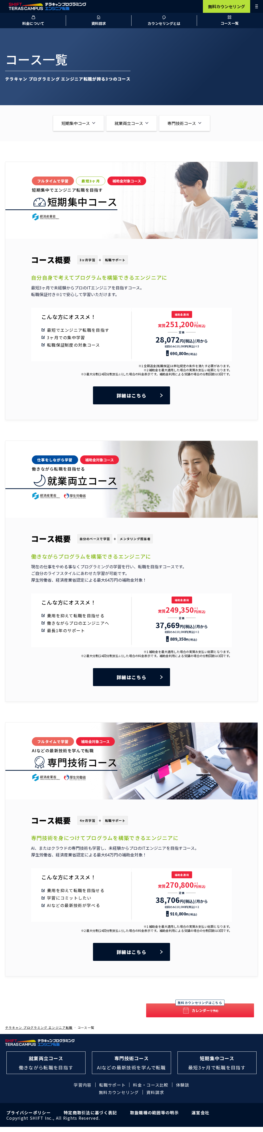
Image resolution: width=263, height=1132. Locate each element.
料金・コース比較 (150, 1085)
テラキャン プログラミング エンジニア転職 (39, 1027)
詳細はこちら (131, 395)
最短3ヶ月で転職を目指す (217, 1063)
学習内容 (82, 1085)
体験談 (182, 1085)
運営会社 (200, 1112)
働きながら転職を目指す (46, 1063)
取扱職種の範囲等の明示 (154, 1112)
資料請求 (155, 1092)
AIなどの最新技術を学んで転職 (131, 1063)
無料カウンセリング (226, 6)
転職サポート (112, 1085)
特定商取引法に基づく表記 (90, 1112)
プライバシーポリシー (28, 1112)
